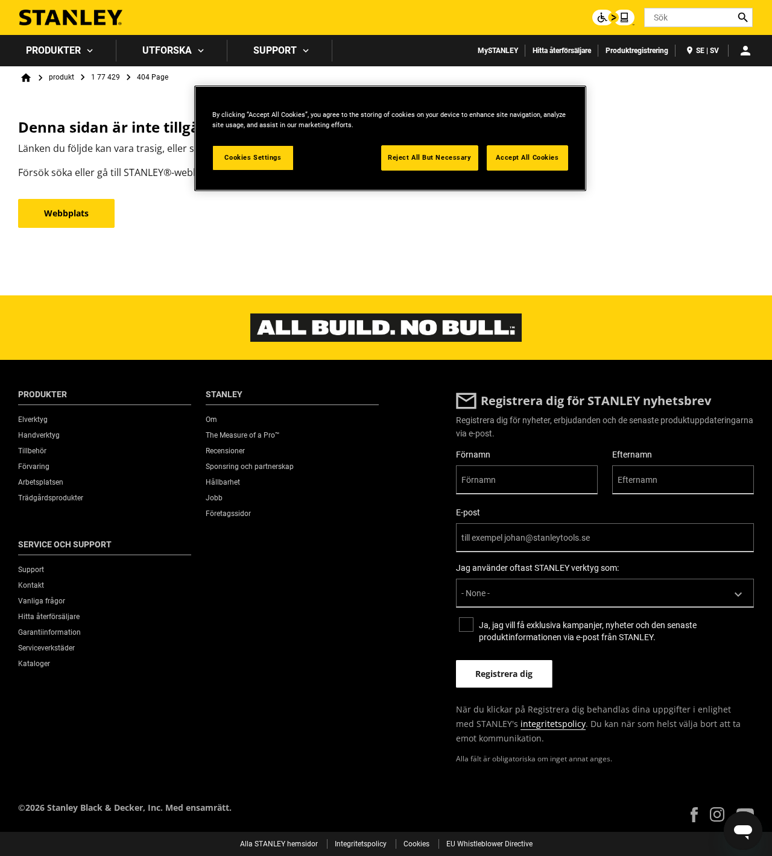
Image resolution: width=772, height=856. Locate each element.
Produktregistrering (637, 50)
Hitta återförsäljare (562, 50)
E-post (468, 512)
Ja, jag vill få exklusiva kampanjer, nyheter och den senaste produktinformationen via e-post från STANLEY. (588, 631)
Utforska (167, 50)
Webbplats (66, 213)
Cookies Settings (252, 157)
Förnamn (473, 454)
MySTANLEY (498, 50)
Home (26, 78)
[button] (694, 814)
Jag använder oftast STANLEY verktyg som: (537, 568)
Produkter (53, 50)
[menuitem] (58, 50)
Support (275, 50)
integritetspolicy (553, 723)
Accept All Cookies (527, 157)
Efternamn (632, 454)
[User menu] (745, 50)
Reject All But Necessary (430, 157)
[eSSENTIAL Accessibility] (613, 17)
